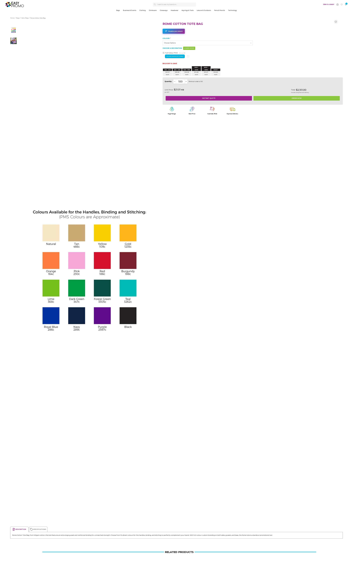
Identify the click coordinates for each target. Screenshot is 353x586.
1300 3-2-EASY (328, 4)
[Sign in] (337, 4)
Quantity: (168, 81)
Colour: (167, 38)
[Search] (155, 4)
